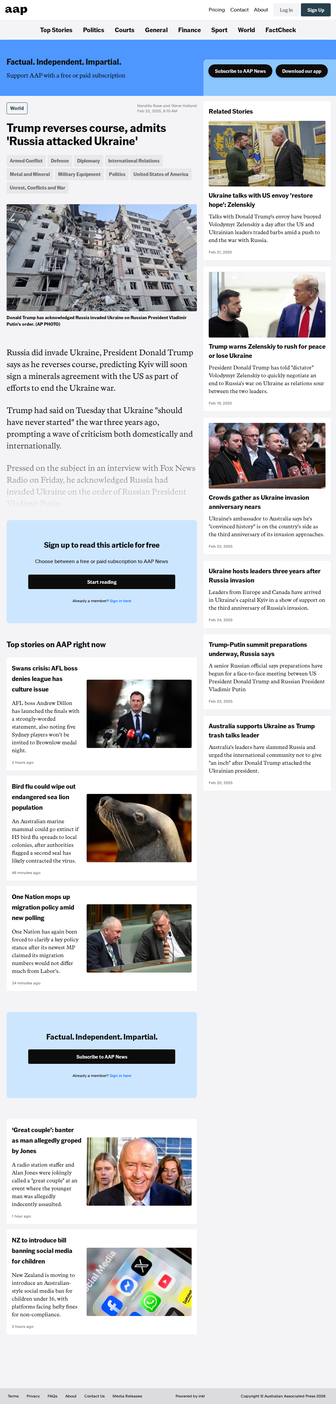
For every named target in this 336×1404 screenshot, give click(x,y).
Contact (239, 10)
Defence (60, 160)
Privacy (33, 1396)
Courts (125, 29)
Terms (13, 1396)
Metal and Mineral (30, 174)
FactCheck (280, 29)
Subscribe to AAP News (240, 71)
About (261, 10)
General (156, 29)
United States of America (161, 174)
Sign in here (120, 601)
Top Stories (56, 29)
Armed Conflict (26, 160)
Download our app (301, 71)
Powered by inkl (190, 1396)
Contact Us (94, 1396)
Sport (219, 29)
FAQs (52, 1396)
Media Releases (127, 1396)
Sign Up (315, 10)
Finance (189, 29)
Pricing (217, 10)
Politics (93, 29)
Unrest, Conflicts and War (37, 187)
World (246, 29)
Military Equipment (79, 174)
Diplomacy (88, 160)
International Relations (133, 160)
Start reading (101, 582)
